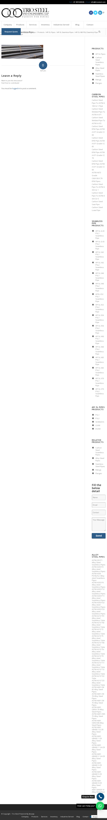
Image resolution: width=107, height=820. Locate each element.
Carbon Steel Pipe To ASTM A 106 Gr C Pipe (98, 103)
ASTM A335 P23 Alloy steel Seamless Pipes (98, 611)
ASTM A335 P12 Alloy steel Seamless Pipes (98, 591)
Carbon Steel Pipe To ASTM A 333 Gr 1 (98, 187)
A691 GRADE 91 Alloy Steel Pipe (98, 790)
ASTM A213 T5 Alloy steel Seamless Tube (98, 638)
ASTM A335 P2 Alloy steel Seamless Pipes (98, 569)
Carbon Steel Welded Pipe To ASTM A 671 (98, 112)
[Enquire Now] (100, 797)
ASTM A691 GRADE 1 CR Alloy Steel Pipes (97, 739)
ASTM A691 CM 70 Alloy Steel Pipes (98, 696)
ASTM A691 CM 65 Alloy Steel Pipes (98, 689)
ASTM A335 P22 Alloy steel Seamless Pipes (98, 604)
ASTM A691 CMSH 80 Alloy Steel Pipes (98, 722)
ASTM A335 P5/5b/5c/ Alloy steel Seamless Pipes (98, 577)
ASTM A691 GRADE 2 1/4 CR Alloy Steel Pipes (98, 757)
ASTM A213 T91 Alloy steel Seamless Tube (98, 618)
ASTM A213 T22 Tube (98, 677)
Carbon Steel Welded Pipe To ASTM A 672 (98, 120)
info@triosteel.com (98, 2)
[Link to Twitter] (95, 13)
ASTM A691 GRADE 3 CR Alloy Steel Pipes (97, 766)
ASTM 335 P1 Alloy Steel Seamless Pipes (98, 562)
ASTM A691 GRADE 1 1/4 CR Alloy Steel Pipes (98, 748)
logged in (16, 88)
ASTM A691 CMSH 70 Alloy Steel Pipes (98, 709)
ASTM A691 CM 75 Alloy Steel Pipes (98, 702)
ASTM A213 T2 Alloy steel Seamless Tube (98, 631)
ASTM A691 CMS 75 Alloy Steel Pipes (98, 716)
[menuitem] (7, 24)
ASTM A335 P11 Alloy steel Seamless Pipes (98, 598)
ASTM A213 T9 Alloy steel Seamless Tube (98, 658)
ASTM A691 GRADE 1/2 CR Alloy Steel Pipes (97, 730)
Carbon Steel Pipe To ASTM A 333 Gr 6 (98, 196)
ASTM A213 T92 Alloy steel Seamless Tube (98, 624)
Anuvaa (31, 814)
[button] (100, 806)
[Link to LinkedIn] (100, 13)
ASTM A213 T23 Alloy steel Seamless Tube (98, 682)
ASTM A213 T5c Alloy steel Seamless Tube (98, 651)
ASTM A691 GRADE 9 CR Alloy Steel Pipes (97, 784)
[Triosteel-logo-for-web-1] (25, 12)
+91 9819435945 (78, 2)
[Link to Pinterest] (103, 13)
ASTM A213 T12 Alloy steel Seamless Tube (98, 671)
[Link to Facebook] (91, 13)
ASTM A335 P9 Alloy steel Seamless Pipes (98, 584)
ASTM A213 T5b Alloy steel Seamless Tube (98, 644)
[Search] (99, 31)
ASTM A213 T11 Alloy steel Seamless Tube (98, 664)
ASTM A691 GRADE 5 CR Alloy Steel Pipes (97, 775)
